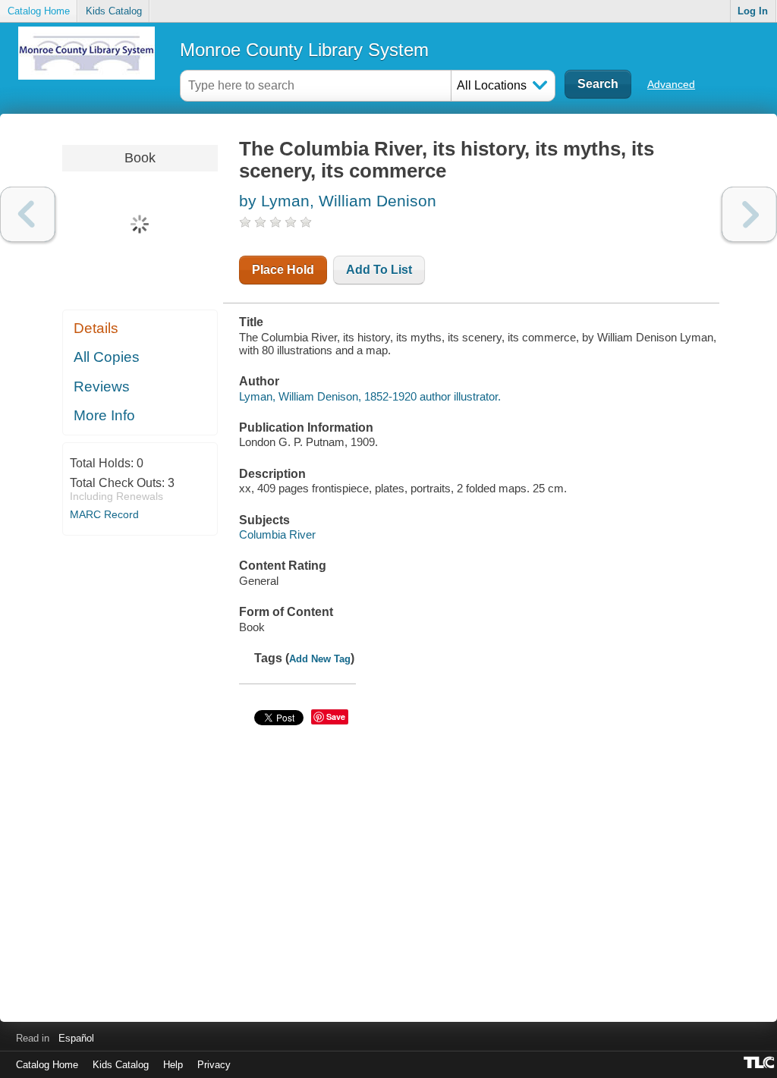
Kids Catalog (114, 11)
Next (749, 214)
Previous (27, 214)
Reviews (102, 386)
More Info (104, 415)
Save (335, 716)
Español (76, 1038)
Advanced (671, 84)
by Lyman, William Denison (337, 200)
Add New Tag (320, 659)
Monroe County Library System (304, 49)
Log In (753, 11)
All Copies (107, 357)
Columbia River (277, 534)
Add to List (379, 269)
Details (96, 328)
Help (173, 1064)
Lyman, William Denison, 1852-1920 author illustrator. (370, 396)
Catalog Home (39, 11)
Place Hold (283, 269)
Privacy (214, 1064)
